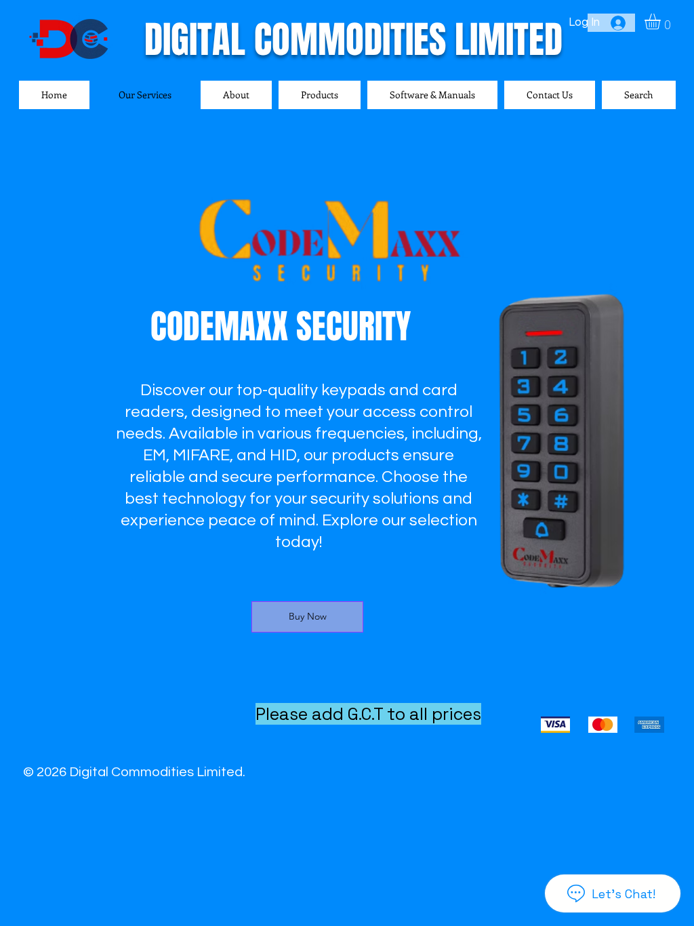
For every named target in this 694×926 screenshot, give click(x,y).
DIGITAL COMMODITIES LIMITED (353, 39)
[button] (662, 21)
